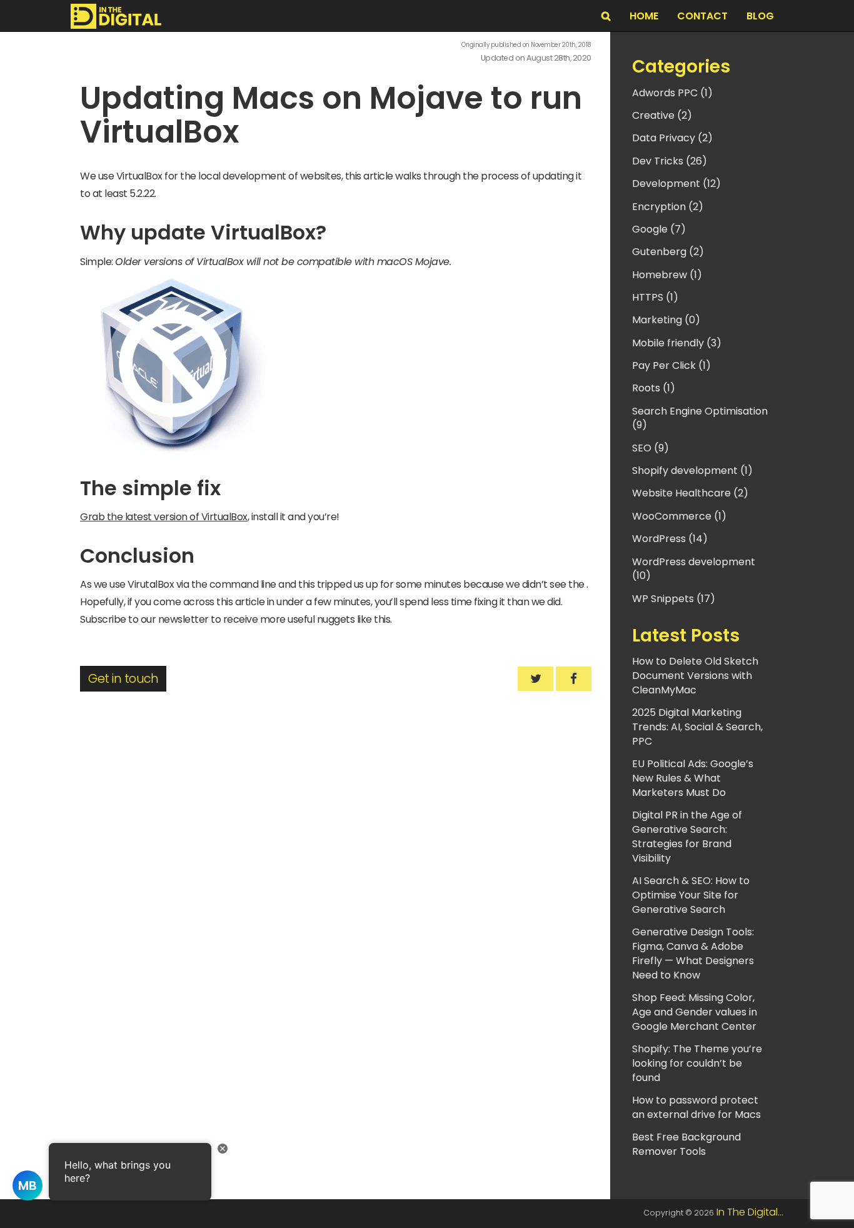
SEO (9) (650, 448)
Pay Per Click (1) (671, 365)
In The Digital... (749, 1212)
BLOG (760, 16)
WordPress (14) (670, 538)
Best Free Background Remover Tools (686, 1144)
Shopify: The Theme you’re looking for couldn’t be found (697, 1063)
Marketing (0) (666, 320)
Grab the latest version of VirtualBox (164, 517)
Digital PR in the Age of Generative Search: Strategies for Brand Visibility (687, 836)
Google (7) (659, 229)
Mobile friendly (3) (676, 343)
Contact (702, 16)
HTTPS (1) (655, 297)
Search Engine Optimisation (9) (700, 418)
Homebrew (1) (667, 275)
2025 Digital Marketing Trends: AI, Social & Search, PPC (697, 726)
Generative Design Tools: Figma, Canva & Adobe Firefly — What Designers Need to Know (693, 953)
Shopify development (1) (692, 470)
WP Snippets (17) (673, 598)
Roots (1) (653, 388)
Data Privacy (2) (672, 138)
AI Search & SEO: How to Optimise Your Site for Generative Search (691, 895)
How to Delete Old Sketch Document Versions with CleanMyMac (695, 675)
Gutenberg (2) (668, 251)
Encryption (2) (667, 206)
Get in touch (123, 678)
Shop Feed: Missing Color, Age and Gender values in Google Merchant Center (694, 1012)
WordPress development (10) (693, 569)
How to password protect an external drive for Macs (696, 1107)
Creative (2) (662, 115)
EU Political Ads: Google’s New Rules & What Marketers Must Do (692, 778)
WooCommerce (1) (679, 516)
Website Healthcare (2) (690, 493)
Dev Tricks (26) (669, 161)
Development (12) (676, 183)
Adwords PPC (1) (672, 93)
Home (644, 16)
